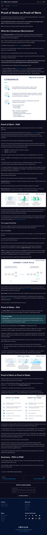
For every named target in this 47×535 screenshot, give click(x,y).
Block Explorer (28, 506)
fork (7, 385)
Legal (20, 531)
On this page (5, 9)
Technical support (4, 506)
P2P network (34, 132)
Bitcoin (15, 392)
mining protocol (9, 298)
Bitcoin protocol (27, 288)
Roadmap (3, 517)
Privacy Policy (25, 531)
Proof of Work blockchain (19, 219)
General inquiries (4, 504)
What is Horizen (4, 515)
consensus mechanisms (21, 68)
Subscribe (23, 495)
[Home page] (2, 6)
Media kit (27, 507)
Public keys (27, 509)
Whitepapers (27, 504)
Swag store (3, 519)
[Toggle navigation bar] (2, 2)
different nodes (18, 45)
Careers (2, 520)
